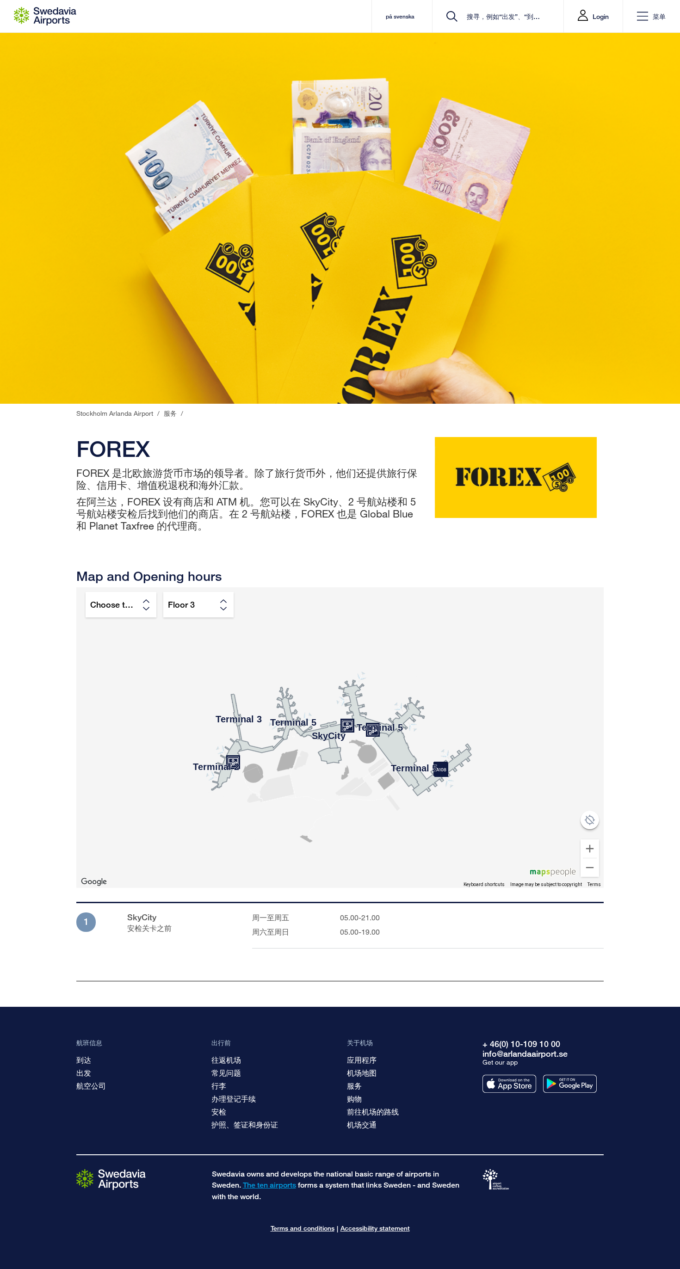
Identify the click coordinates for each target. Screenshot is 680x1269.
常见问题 (226, 1072)
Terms (594, 884)
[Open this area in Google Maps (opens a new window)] (94, 882)
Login (601, 16)
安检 (218, 1111)
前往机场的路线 (373, 1111)
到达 (83, 1059)
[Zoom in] (590, 848)
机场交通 (362, 1124)
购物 (354, 1098)
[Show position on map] (590, 820)
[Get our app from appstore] (509, 1084)
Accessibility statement (375, 1228)
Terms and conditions (302, 1228)
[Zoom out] (590, 867)
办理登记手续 (233, 1098)
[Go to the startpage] (111, 1179)
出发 (83, 1072)
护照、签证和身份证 (244, 1124)
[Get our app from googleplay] (570, 1084)
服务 (354, 1085)
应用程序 (362, 1059)
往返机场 (226, 1059)
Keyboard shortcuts (484, 884)
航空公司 (91, 1085)
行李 (218, 1085)
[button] (651, 16)
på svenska (400, 16)
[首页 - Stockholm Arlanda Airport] (45, 16)
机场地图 (362, 1072)
